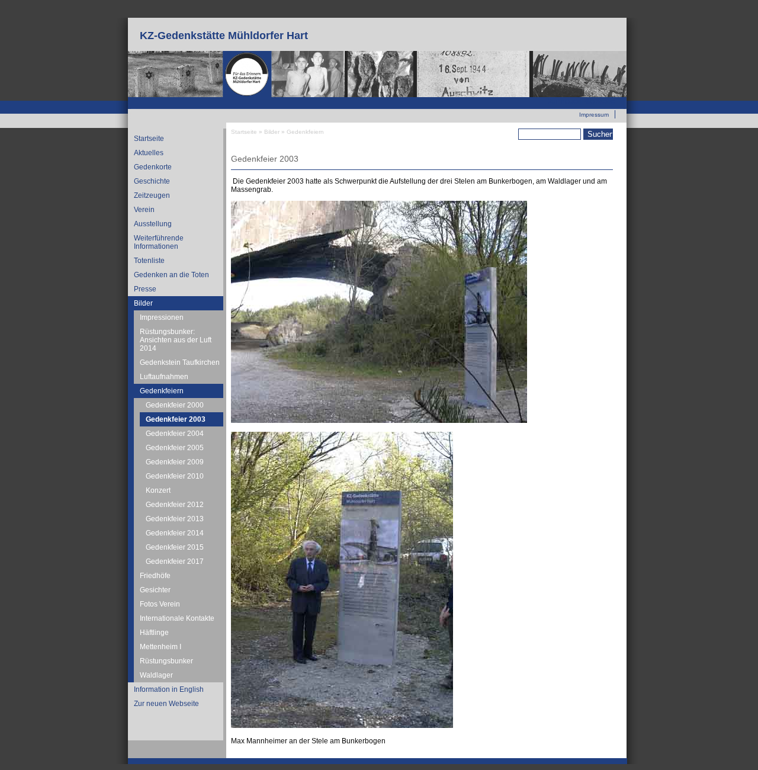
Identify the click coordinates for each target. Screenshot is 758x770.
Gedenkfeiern (162, 391)
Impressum (594, 114)
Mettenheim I (160, 647)
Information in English (169, 689)
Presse (145, 289)
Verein (144, 210)
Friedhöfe (155, 576)
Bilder (143, 303)
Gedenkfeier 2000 (175, 405)
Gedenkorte (153, 167)
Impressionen (162, 317)
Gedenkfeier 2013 (175, 519)
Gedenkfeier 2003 (175, 419)
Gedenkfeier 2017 (175, 561)
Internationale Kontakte (177, 618)
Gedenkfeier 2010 (175, 476)
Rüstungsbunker (166, 661)
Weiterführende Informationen (159, 242)
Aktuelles (148, 153)
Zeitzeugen (152, 195)
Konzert (158, 490)
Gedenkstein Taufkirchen (180, 362)
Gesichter (155, 590)
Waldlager (156, 675)
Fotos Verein (160, 604)
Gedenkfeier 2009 (175, 462)
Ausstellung (153, 224)
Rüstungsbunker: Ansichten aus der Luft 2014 (175, 340)
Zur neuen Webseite (581, 101)
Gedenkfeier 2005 (175, 448)
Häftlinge (154, 632)
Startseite (149, 138)
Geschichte (152, 181)
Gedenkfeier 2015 (175, 547)
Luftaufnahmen (164, 377)
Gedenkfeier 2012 (175, 504)
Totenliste (149, 260)
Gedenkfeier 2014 (175, 533)
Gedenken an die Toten (171, 275)
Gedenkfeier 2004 (175, 433)
